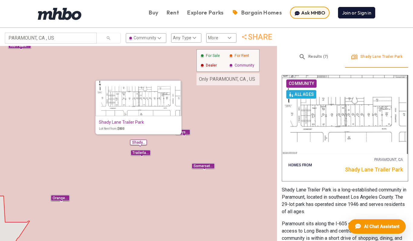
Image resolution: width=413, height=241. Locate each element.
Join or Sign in (356, 13)
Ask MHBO (312, 13)
